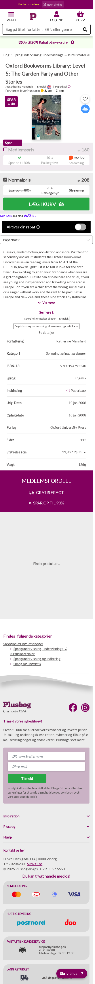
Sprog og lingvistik (27, 664)
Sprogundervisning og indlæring (37, 659)
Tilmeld (27, 778)
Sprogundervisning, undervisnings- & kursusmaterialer (53, 55)
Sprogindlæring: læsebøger (23, 644)
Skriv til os (34, 864)
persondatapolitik (26, 796)
